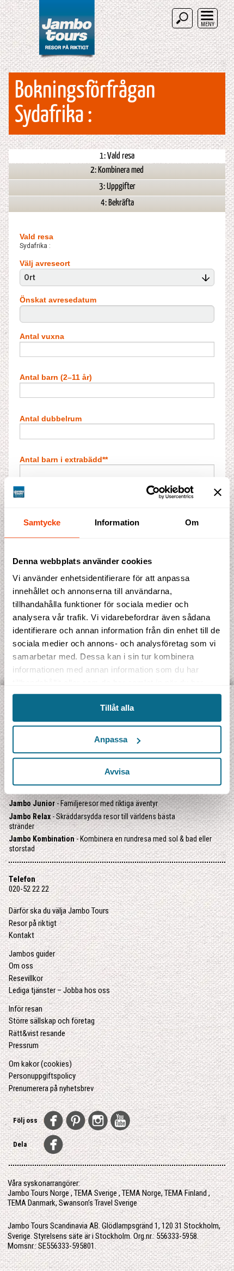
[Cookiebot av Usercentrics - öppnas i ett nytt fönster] (147, 492)
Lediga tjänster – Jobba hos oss (59, 990)
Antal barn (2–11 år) (56, 377)
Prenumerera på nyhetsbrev (51, 1088)
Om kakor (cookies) (40, 1064)
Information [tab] (117, 522)
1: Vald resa (117, 156)
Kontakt (21, 935)
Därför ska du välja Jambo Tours (59, 911)
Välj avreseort (45, 263)
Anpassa (110, 739)
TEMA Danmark (32, 1203)
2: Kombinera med (117, 170)
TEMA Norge (141, 1193)
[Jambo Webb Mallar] (66, 57)
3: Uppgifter (117, 186)
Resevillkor (26, 978)
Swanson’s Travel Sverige (98, 1203)
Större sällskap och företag (52, 1021)
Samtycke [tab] (42, 522)
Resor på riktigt (33, 923)
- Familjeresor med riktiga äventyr (83, 803)
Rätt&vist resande (37, 1033)
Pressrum (24, 1045)
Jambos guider (32, 954)
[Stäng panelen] (217, 492)
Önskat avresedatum (58, 299)
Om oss (21, 966)
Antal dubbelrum (51, 418)
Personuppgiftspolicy (42, 1076)
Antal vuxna (42, 336)
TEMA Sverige (95, 1193)
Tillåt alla (117, 707)
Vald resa (36, 236)
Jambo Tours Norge (38, 1193)
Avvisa (117, 771)
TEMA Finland (185, 1193)
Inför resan (25, 1009)
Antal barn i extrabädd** (64, 459)
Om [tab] (192, 522)
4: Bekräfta (117, 203)
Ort (30, 277)
